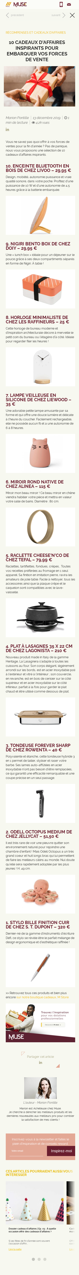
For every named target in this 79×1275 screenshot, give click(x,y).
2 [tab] (39, 1259)
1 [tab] (33, 1259)
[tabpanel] (35, 1217)
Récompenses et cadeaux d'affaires (36, 32)
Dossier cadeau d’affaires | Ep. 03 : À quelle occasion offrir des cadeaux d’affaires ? (32, 1230)
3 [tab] (44, 1259)
